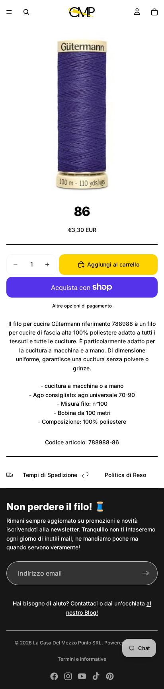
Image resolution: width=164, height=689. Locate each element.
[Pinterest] (110, 676)
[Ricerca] (26, 12)
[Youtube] (82, 676)
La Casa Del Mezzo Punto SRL (67, 643)
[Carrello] (154, 12)
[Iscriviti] (145, 573)
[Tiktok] (96, 676)
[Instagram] (68, 676)
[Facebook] (54, 676)
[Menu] (9, 12)
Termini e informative (82, 659)
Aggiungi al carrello (113, 264)
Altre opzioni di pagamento (82, 306)
